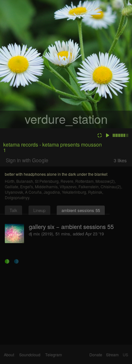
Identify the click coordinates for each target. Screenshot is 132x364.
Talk (13, 210)
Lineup (39, 210)
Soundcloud (29, 355)
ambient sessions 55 (81, 210)
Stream (112, 355)
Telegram (53, 355)
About (9, 355)
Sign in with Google (27, 160)
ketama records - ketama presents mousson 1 (52, 147)
